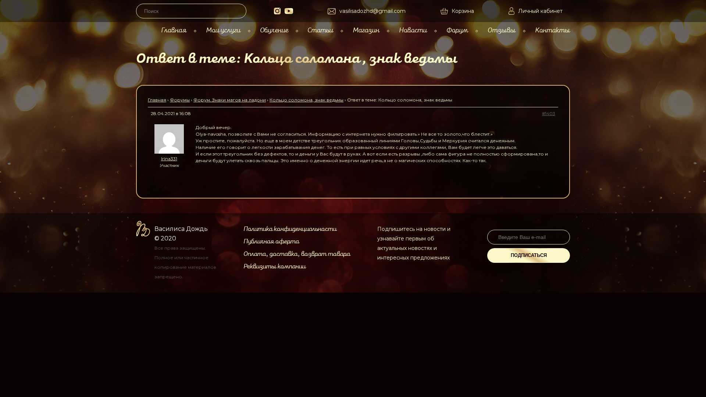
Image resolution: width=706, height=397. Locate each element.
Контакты (552, 30)
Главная (173, 30)
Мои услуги (223, 30)
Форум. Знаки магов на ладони (229, 100)
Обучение (274, 30)
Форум (457, 30)
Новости (413, 30)
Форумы (180, 100)
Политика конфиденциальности (289, 229)
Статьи (320, 30)
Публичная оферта (271, 241)
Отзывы (502, 30)
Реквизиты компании (274, 266)
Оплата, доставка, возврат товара (296, 254)
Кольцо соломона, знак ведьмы (306, 100)
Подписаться (529, 255)
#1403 (548, 113)
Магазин (366, 30)
